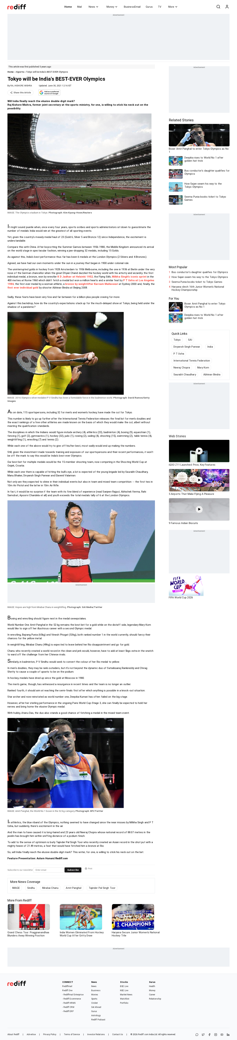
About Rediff (13, 1034)
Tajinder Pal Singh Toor (102, 887)
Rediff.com (143, 1034)
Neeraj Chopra (181, 367)
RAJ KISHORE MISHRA (21, 85)
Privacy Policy (49, 1034)
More (171, 6)
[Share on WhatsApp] (197, 1035)
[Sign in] (227, 7)
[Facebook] (209, 1035)
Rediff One (67, 990)
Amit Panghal (73, 887)
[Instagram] (215, 1035)
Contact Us (117, 1034)
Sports (20, 72)
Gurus (149, 6)
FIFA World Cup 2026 (181, 597)
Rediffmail (67, 986)
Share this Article (22, 92)
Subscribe (73, 870)
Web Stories (177, 436)
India (210, 346)
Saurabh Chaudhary (184, 374)
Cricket (94, 1003)
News (92, 6)
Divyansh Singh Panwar (186, 346)
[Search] (218, 7)
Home (68, 6)
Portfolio (124, 1003)
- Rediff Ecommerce (71, 999)
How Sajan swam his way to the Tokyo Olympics (200, 277)
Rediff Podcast (98, 1019)
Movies (94, 994)
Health (152, 986)
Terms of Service (72, 1034)
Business (95, 990)
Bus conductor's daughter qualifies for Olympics (200, 272)
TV (159, 6)
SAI (190, 339)
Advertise (31, 1034)
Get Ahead (96, 1007)
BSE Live (124, 986)
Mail (79, 6)
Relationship (155, 999)
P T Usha (178, 353)
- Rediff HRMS (68, 1003)
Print (90, 868)
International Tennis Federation (191, 360)
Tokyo (177, 339)
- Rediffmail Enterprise (72, 994)
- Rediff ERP (67, 1011)
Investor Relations (96, 1034)
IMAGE (16, 887)
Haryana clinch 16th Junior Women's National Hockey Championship (198, 288)
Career (152, 994)
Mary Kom (203, 367)
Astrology (96, 1015)
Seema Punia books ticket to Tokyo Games (197, 281)
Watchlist (124, 999)
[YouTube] (222, 1035)
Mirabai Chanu (50, 887)
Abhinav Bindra (211, 374)
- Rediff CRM (68, 1007)
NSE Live (124, 990)
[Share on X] (203, 1035)
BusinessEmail (132, 6)
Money (110, 6)
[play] (199, 451)
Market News (126, 994)
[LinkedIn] (228, 1035)
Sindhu (31, 887)
